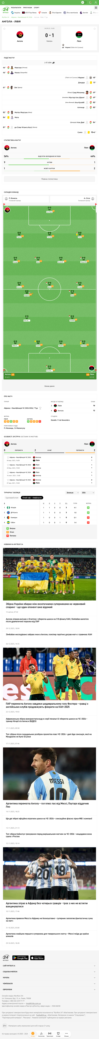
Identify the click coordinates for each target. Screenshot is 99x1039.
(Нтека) (24, 67)
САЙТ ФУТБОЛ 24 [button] (9, 966)
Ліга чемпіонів (72, 13)
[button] (66, 1034)
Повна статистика (49, 179)
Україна (17, 13)
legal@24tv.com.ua (33, 1003)
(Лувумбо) (23, 72)
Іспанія (44, 13)
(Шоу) (30, 112)
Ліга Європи (56, 13)
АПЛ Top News (30, 13)
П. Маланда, (9, 428)
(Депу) (20, 87)
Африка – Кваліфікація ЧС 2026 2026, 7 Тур (21, 408)
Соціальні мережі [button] (10, 972)
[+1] (3, 2)
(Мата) (35, 127)
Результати (16, 7)
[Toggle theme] (84, 2)
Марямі (68, 47)
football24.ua (41, 1015)
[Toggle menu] (96, 8)
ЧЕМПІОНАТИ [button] (8, 984)
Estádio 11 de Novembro (60, 420)
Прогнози (27, 7)
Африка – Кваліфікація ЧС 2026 (21, 17)
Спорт (36, 7)
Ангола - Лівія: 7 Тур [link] (41, 17)
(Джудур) (73, 122)
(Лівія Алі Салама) (77, 47)
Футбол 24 (5, 17)
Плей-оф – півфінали (32, 498)
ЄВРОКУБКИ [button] (7, 990)
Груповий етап (12, 498)
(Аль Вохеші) (69, 102)
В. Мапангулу (19, 428)
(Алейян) (65, 97)
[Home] (5, 12)
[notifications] (90, 2)
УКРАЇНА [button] (6, 978)
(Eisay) (70, 92)
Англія (85, 13)
